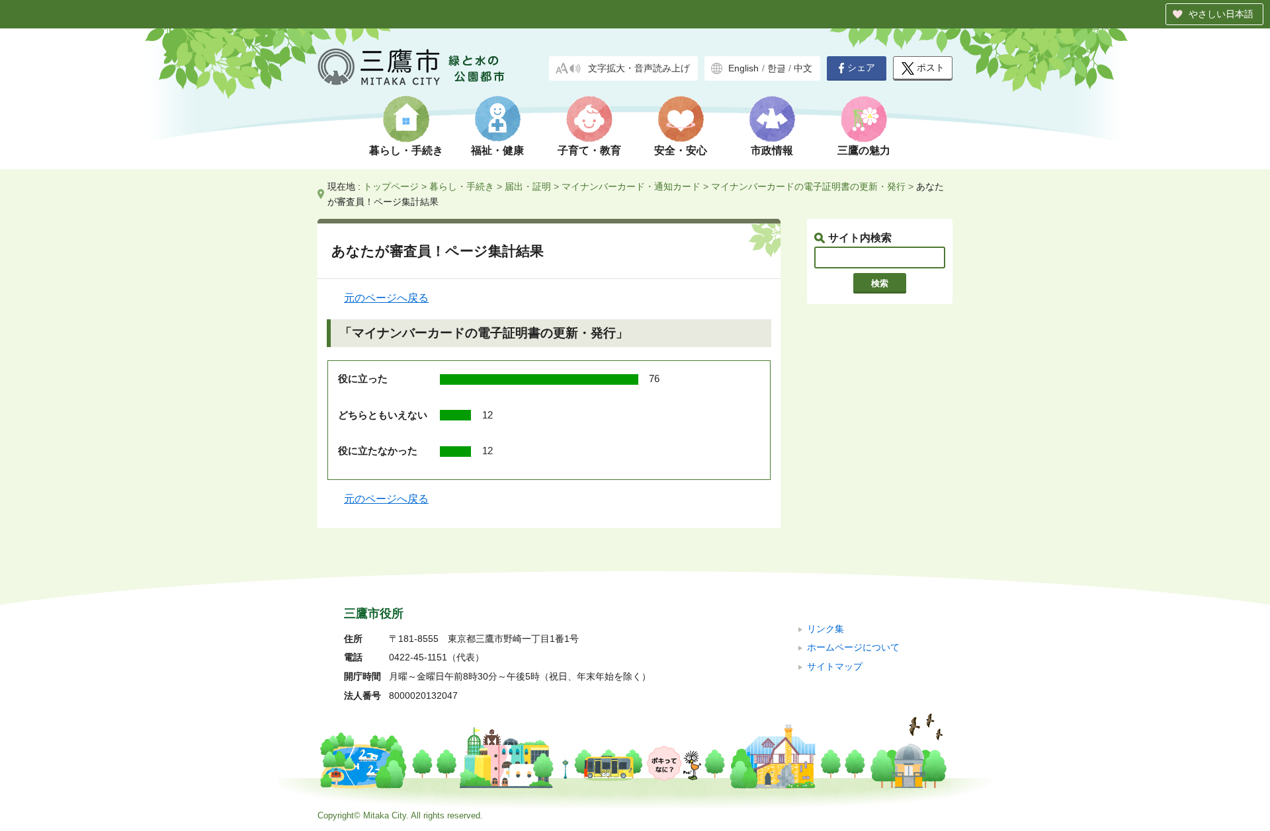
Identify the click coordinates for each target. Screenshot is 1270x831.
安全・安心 (680, 150)
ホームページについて (853, 648)
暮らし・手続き (406, 150)
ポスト (931, 68)
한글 (776, 68)
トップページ (391, 186)
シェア (861, 68)
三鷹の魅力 (863, 150)
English (743, 68)
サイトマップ (835, 667)
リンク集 (825, 629)
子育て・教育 (589, 150)
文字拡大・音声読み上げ (639, 68)
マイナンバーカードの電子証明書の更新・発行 (808, 186)
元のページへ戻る (386, 297)
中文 (803, 68)
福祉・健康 (497, 150)
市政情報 (772, 150)
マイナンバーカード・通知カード (631, 186)
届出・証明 (528, 186)
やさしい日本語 (1221, 14)
